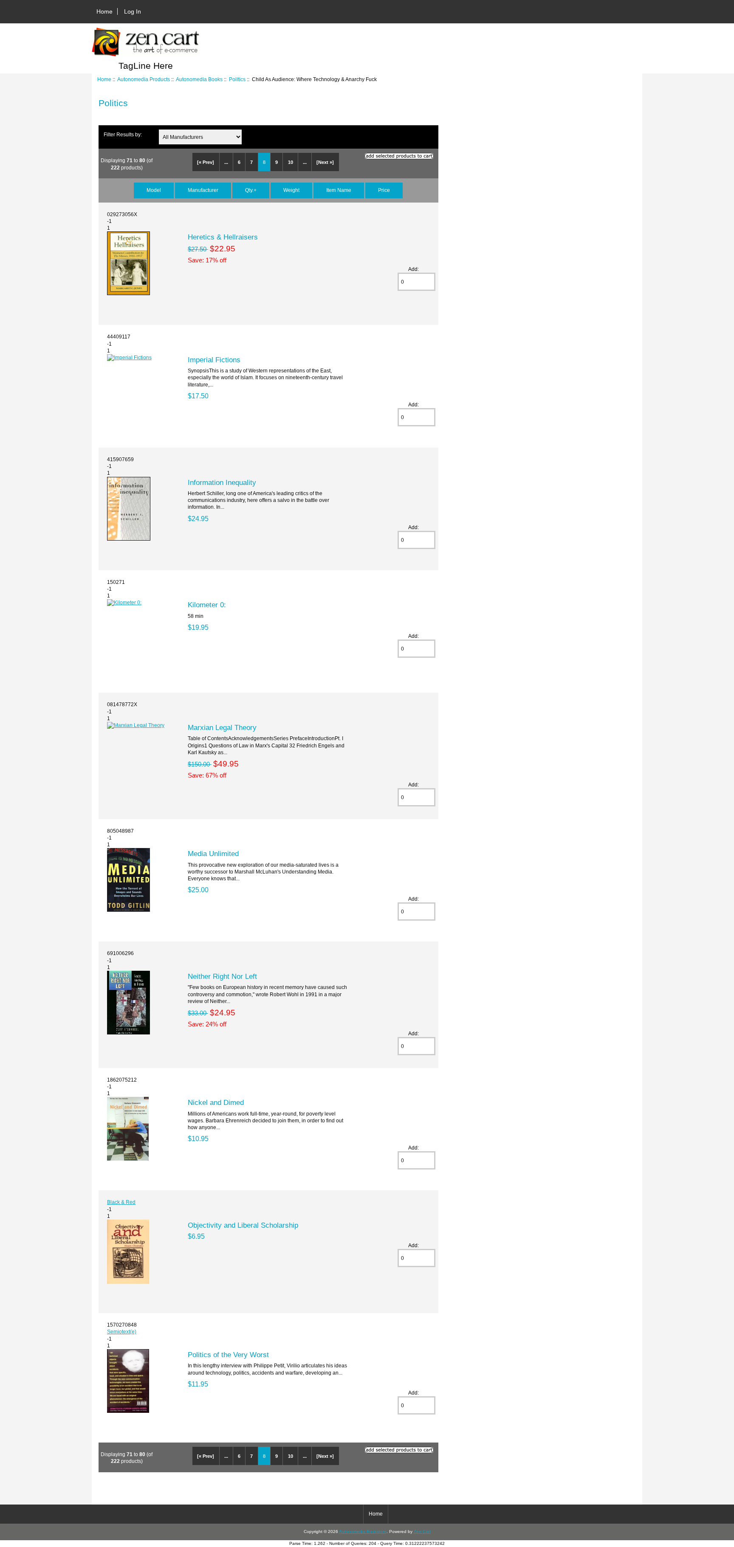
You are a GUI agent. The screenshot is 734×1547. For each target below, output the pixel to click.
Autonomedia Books (199, 79)
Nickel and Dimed (216, 1102)
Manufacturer (203, 190)
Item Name (338, 190)
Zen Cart (422, 1531)
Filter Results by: (123, 134)
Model (154, 190)
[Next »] (325, 162)
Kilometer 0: (207, 604)
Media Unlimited (213, 853)
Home (104, 11)
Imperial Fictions (214, 359)
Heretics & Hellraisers (223, 237)
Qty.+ (251, 190)
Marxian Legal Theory (222, 727)
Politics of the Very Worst (228, 1354)
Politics (237, 79)
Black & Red (121, 1202)
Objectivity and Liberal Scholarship (243, 1225)
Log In (132, 11)
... (226, 162)
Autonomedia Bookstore (363, 1531)
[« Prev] (205, 162)
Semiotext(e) (121, 1331)
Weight (291, 190)
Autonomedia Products (143, 79)
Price (384, 190)
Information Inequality (222, 482)
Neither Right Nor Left (222, 976)
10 (290, 162)
